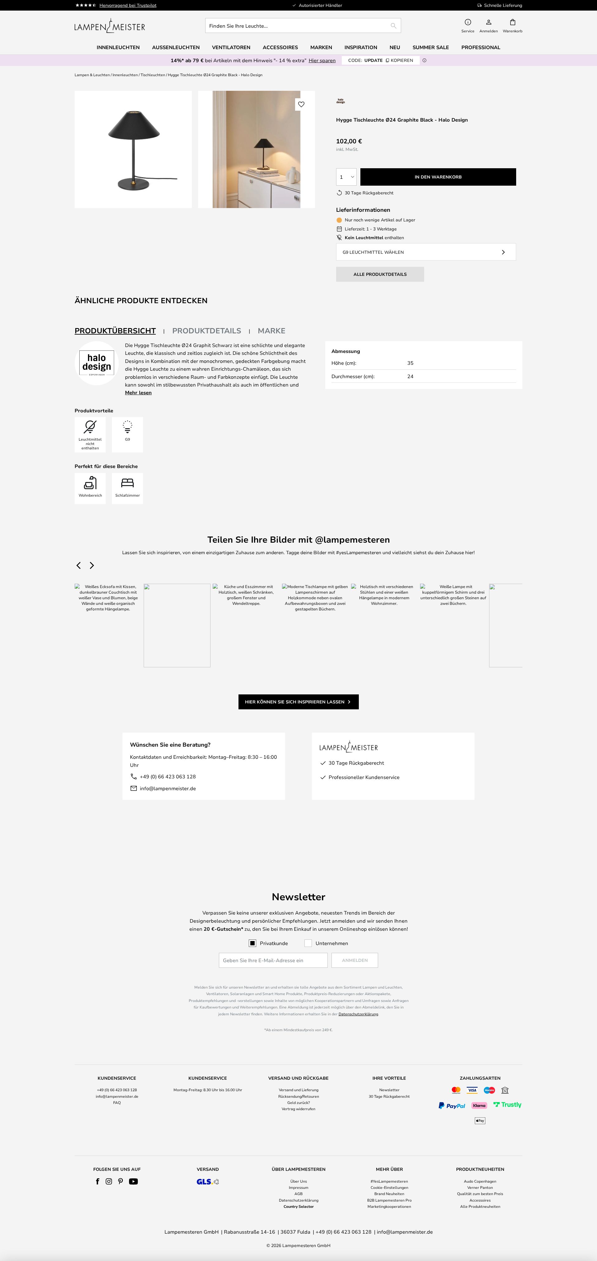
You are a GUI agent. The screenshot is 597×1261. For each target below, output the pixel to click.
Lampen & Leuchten (92, 74)
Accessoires (480, 1200)
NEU (395, 47)
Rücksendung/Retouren (298, 1096)
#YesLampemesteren (389, 1181)
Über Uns (298, 1181)
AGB (298, 1193)
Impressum (298, 1187)
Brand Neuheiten (389, 1193)
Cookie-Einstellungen (389, 1187)
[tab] (120, 331)
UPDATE (380, 60)
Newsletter (389, 1089)
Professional (480, 47)
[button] (301, 104)
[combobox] (303, 25)
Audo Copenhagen (480, 1181)
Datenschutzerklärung (358, 1013)
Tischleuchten (153, 74)
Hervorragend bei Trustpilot (128, 5)
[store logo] (110, 25)
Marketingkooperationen (389, 1206)
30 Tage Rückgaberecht (389, 1096)
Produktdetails (206, 330)
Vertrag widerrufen (298, 1108)
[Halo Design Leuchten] (361, 101)
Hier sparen (322, 60)
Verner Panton (480, 1187)
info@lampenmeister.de (168, 788)
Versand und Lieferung (298, 1089)
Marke (271, 330)
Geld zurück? (298, 1102)
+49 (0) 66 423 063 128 (168, 776)
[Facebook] (98, 1181)
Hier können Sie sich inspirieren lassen (295, 702)
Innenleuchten (125, 74)
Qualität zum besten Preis (480, 1193)
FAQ (117, 1102)
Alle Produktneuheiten (480, 1206)
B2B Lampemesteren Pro (389, 1200)
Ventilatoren (231, 47)
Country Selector (299, 1206)
